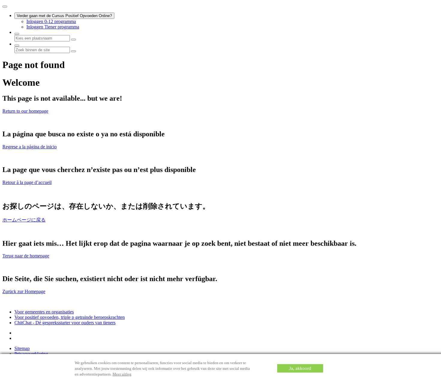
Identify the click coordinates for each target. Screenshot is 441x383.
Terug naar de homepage (25, 255)
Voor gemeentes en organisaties (44, 311)
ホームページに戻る (24, 219)
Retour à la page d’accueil (27, 182)
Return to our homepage (25, 111)
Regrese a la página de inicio (29, 146)
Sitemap (22, 348)
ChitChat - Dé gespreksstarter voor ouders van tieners (65, 322)
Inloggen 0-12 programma (51, 21)
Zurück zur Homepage (23, 291)
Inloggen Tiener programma (52, 26)
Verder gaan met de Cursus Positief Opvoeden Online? (64, 15)
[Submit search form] (73, 51)
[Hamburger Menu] (4, 6)
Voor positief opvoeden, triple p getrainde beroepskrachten (69, 317)
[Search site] (16, 45)
